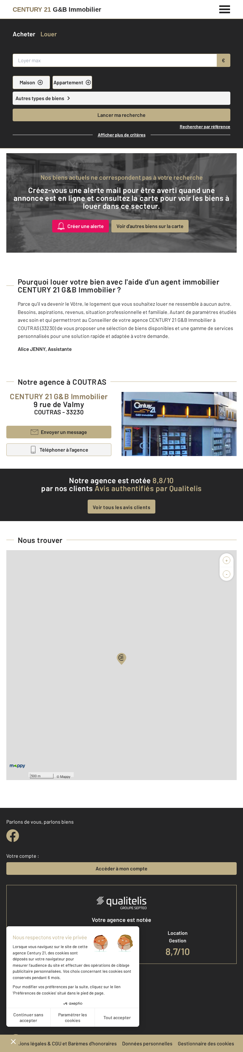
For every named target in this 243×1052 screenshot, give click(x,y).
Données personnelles (147, 1043)
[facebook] (12, 835)
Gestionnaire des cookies (206, 1043)
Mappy (65, 776)
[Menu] (224, 8)
